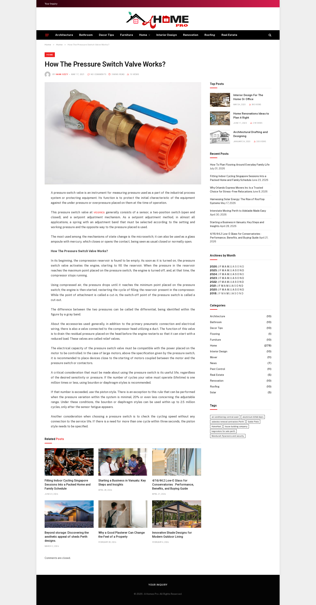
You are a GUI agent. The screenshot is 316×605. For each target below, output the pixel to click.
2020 (213, 289)
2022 (213, 281)
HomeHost (216, 426)
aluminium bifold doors (252, 417)
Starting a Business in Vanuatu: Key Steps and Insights (122, 482)
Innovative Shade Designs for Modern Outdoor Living (172, 534)
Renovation (190, 34)
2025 (213, 270)
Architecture (64, 34)
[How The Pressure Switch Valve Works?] (123, 133)
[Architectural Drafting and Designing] (220, 137)
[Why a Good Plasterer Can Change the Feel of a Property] (122, 514)
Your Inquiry (51, 3)
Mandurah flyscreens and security (228, 436)
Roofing (209, 34)
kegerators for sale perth (223, 431)
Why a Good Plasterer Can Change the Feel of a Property (121, 534)
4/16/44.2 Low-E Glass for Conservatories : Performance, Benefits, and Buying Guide (173, 484)
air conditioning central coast (225, 417)
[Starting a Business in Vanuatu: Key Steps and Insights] (122, 462)
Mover (213, 357)
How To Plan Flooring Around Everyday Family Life (240, 164)
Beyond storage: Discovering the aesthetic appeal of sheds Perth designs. (67, 536)
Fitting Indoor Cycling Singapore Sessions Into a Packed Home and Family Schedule (68, 484)
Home (143, 34)
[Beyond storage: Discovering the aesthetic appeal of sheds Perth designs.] (69, 514)
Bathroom (86, 34)
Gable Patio (253, 422)
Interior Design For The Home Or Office (248, 97)
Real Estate (229, 34)
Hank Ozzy (62, 74)
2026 (213, 266)
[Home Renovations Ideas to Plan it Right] (220, 118)
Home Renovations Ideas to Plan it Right (251, 115)
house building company (236, 426)
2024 (213, 274)
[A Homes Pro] (158, 20)
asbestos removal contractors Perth (228, 422)
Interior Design (166, 34)
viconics (99, 212)
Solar (213, 392)
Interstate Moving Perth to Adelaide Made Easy (238, 210)
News (213, 363)
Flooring (215, 333)
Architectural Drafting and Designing (250, 134)
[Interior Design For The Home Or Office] (220, 100)
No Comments (98, 74)
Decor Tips (106, 34)
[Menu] (47, 35)
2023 (213, 278)
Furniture (126, 34)
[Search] (269, 35)
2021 (213, 285)
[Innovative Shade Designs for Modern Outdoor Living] (176, 514)
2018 (213, 293)
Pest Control (217, 369)
